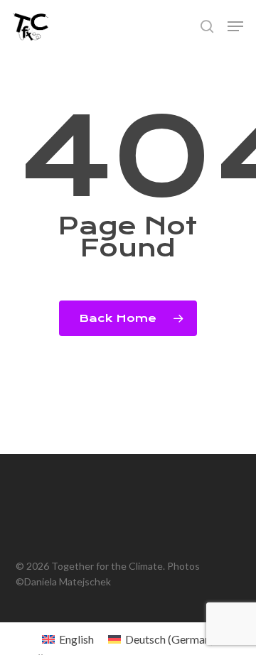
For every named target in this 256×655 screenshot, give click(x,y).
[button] (235, 26)
